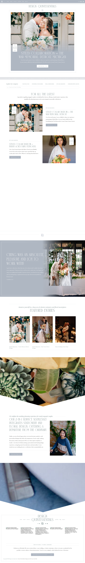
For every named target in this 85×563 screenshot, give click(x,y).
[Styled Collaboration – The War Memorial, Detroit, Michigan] (42, 32)
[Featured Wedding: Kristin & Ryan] (65, 329)
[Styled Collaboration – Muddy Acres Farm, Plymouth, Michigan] (59, 149)
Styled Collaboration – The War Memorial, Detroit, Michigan (59, 114)
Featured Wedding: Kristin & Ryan (61, 346)
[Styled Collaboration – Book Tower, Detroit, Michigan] (42, 329)
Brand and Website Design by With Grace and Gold (27, 558)
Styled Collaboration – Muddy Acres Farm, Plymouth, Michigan (22, 146)
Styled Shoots (13, 140)
